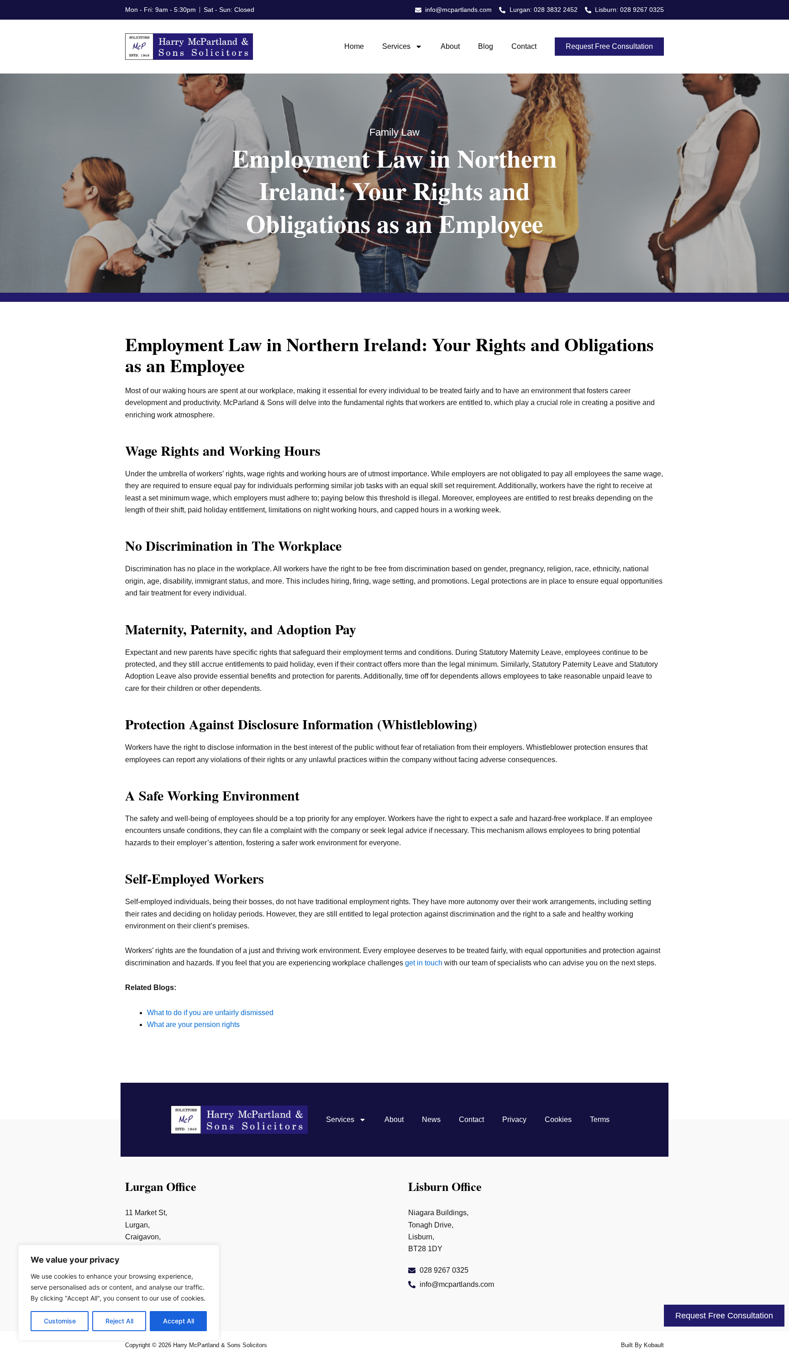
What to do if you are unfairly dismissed (210, 1013)
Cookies (558, 1119)
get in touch (423, 963)
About (450, 46)
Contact (524, 46)
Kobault (654, 1345)
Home (354, 46)
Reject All (119, 1321)
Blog (485, 46)
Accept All (178, 1321)
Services (396, 46)
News (431, 1119)
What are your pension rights (193, 1024)
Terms (600, 1119)
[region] (118, 1293)
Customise (60, 1321)
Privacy (514, 1119)
